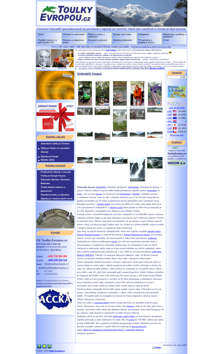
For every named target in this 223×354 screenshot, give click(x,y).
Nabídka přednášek (122, 40)
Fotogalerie (143, 34)
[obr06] (85, 114)
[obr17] (102, 162)
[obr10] (155, 112)
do (142, 234)
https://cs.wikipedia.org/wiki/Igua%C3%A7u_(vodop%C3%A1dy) (113, 330)
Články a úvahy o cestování (96, 35)
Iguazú (96, 234)
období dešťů (103, 204)
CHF (169, 128)
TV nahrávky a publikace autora (146, 41)
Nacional (88, 234)
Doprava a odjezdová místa (73, 41)
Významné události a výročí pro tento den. (151, 47)
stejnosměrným (139, 326)
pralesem (152, 238)
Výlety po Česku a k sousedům (55, 148)
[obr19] (137, 181)
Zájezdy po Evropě (49, 156)
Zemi (79, 194)
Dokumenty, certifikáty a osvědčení (174, 35)
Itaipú (132, 316)
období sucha (116, 207)
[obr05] (154, 105)
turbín (131, 319)
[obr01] (85, 105)
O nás (166, 40)
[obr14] (137, 136)
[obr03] (120, 105)
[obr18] (120, 163)
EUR (169, 118)
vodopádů (152, 190)
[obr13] (120, 136)
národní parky (153, 231)
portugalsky (133, 187)
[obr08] (120, 130)
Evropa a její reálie (122, 34)
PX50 (169, 131)
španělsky (101, 187)
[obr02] (102, 105)
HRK (169, 121)
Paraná (130, 306)
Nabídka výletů (47, 160)
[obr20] (155, 168)
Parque (80, 234)
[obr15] (155, 137)
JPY (169, 125)
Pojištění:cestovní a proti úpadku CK (47, 41)
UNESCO (89, 255)
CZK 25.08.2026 (177, 108)
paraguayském (102, 302)
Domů (41, 34)
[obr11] (85, 136)
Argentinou (125, 194)
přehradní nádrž (121, 316)
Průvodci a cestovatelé (74, 34)
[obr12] (102, 140)
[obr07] (102, 114)
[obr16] (85, 162)
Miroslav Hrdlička (157, 68)
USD (169, 111)
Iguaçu (99, 194)
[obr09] (137, 119)
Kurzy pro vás (176, 135)
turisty (114, 241)
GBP (169, 114)
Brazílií (136, 194)
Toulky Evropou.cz (57, 351)
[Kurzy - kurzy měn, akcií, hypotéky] (177, 105)
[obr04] (137, 105)
